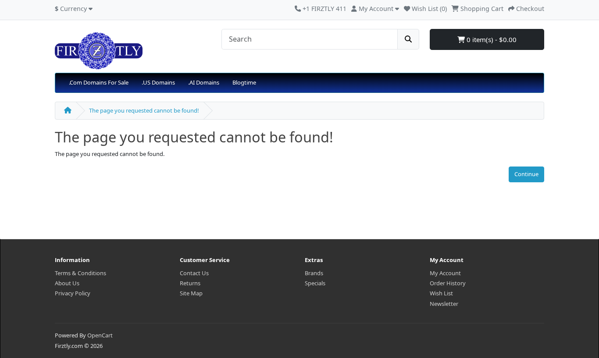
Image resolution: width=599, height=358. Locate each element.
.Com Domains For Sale (98, 82)
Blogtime (244, 82)
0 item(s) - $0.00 (491, 39)
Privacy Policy (72, 293)
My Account (445, 273)
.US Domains (158, 82)
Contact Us (194, 273)
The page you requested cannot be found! (144, 110)
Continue (526, 174)
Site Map (191, 293)
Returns (190, 283)
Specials (315, 283)
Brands (314, 273)
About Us (67, 283)
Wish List (441, 293)
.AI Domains (203, 82)
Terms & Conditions (80, 273)
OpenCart (100, 335)
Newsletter (444, 304)
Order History (448, 283)
